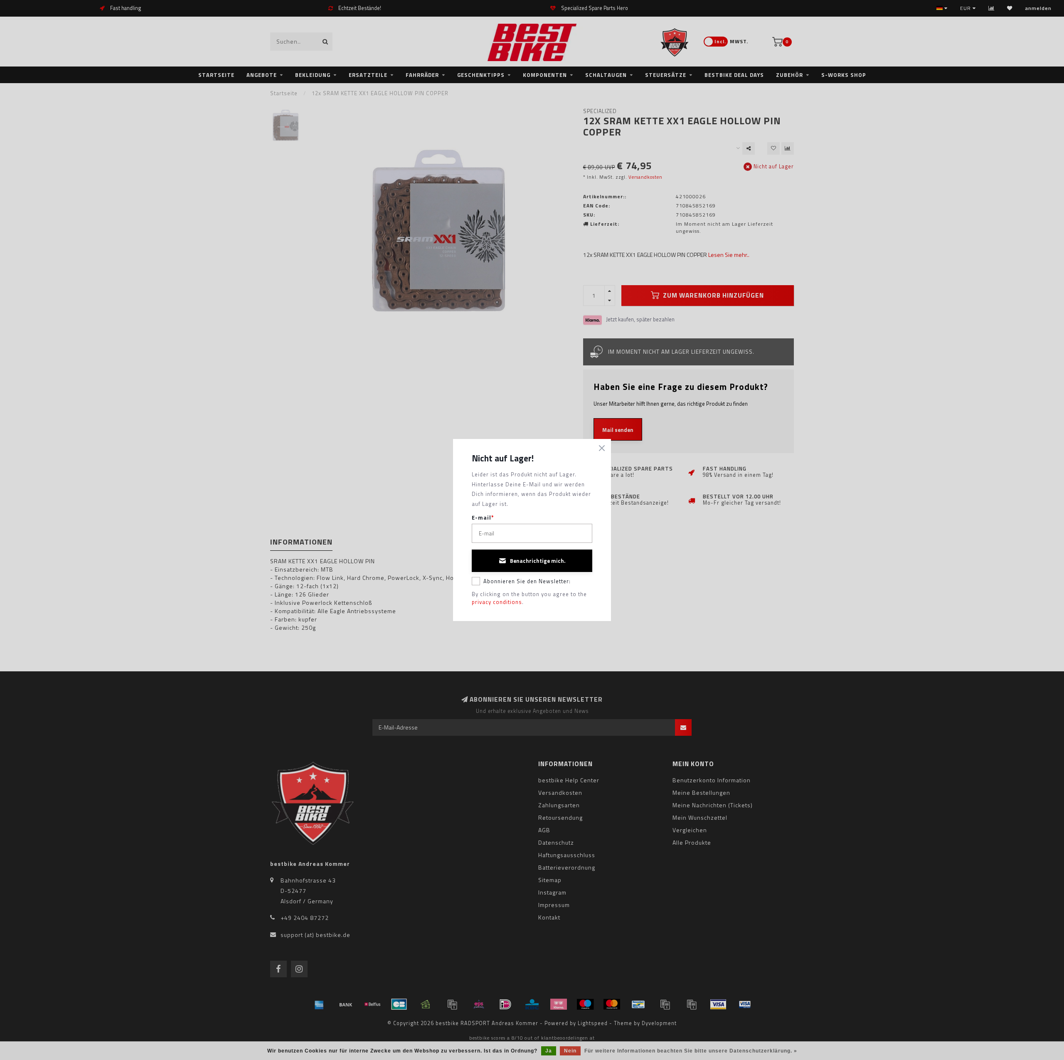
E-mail (483, 518)
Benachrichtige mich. (538, 561)
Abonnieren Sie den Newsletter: (527, 581)
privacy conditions (497, 602)
